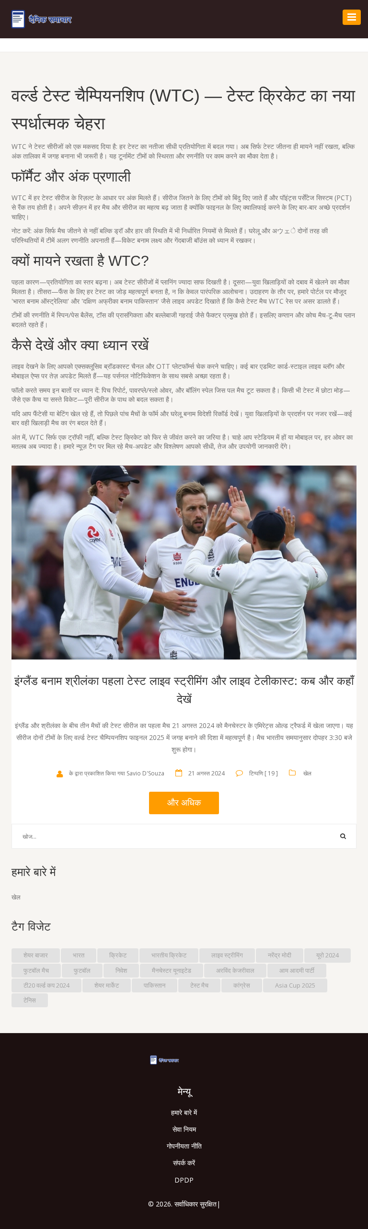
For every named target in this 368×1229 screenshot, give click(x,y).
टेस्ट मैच (199, 985)
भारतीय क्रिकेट (168, 955)
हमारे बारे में (184, 1112)
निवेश (121, 970)
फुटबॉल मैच (36, 970)
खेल (307, 773)
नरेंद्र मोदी (279, 955)
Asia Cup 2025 (295, 985)
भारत (78, 955)
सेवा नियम (184, 1129)
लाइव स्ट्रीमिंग (227, 955)
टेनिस (29, 1000)
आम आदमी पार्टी (296, 970)
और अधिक (184, 803)
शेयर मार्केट (106, 985)
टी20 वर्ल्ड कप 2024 (46, 985)
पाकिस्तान (154, 985)
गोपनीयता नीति (184, 1145)
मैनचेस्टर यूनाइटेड (171, 970)
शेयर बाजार (35, 955)
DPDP (184, 1179)
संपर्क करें (184, 1162)
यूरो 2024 (327, 955)
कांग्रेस (241, 985)
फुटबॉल (82, 970)
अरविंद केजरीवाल (235, 970)
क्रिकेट (117, 955)
